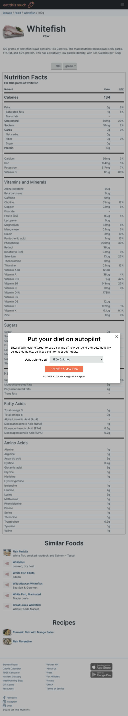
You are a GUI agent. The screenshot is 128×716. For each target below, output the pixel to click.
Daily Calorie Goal (36, 359)
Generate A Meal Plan (64, 369)
